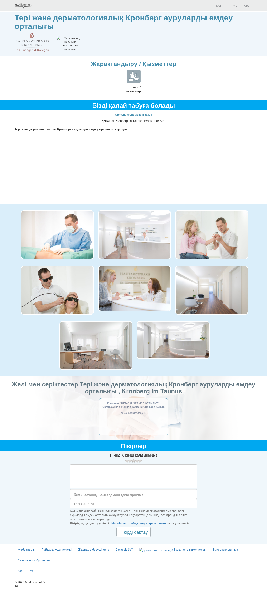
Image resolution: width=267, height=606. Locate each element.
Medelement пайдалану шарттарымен (138, 523)
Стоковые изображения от (36, 560)
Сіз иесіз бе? (124, 549)
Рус (31, 570)
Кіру (246, 5)
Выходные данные (225, 549)
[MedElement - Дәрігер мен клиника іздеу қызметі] (23, 5)
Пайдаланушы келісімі (57, 549)
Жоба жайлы (26, 549)
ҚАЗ (218, 5)
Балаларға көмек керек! (189, 549)
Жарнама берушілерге (93, 549)
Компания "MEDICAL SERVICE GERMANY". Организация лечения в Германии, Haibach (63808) (133, 405)
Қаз (20, 570)
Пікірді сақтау (133, 532)
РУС (234, 5)
